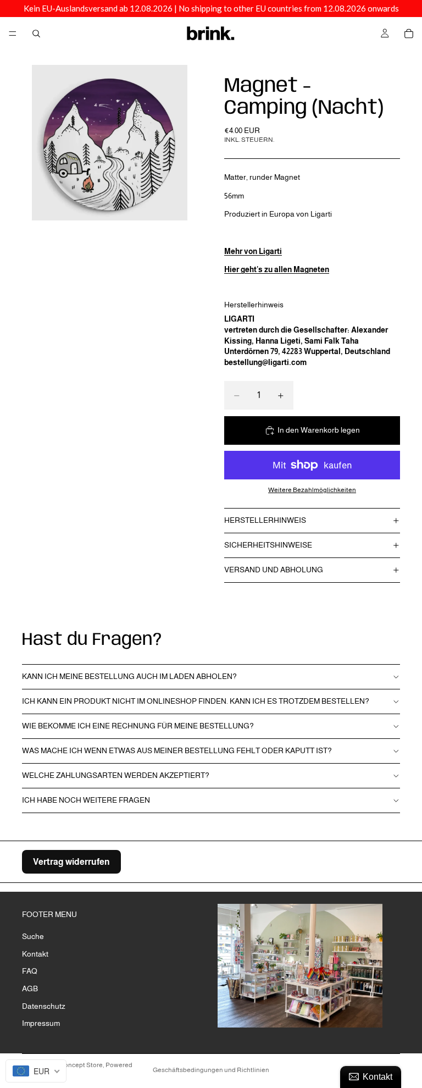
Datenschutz (43, 1005)
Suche (33, 936)
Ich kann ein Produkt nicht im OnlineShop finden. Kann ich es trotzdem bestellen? (195, 701)
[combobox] (35, 1071)
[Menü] (12, 33)
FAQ (29, 971)
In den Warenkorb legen (318, 430)
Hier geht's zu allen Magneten (276, 269)
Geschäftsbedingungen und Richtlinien (211, 1070)
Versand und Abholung (273, 569)
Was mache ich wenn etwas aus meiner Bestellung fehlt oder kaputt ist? (177, 750)
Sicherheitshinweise (268, 544)
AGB (30, 988)
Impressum (41, 1023)
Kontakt (35, 953)
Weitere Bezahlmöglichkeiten (312, 489)
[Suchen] (36, 33)
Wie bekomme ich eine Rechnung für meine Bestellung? (138, 725)
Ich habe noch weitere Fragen (86, 800)
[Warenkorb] (409, 33)
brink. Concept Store (72, 1065)
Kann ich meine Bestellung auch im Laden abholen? (129, 676)
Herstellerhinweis (265, 520)
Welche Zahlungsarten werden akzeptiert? (115, 775)
